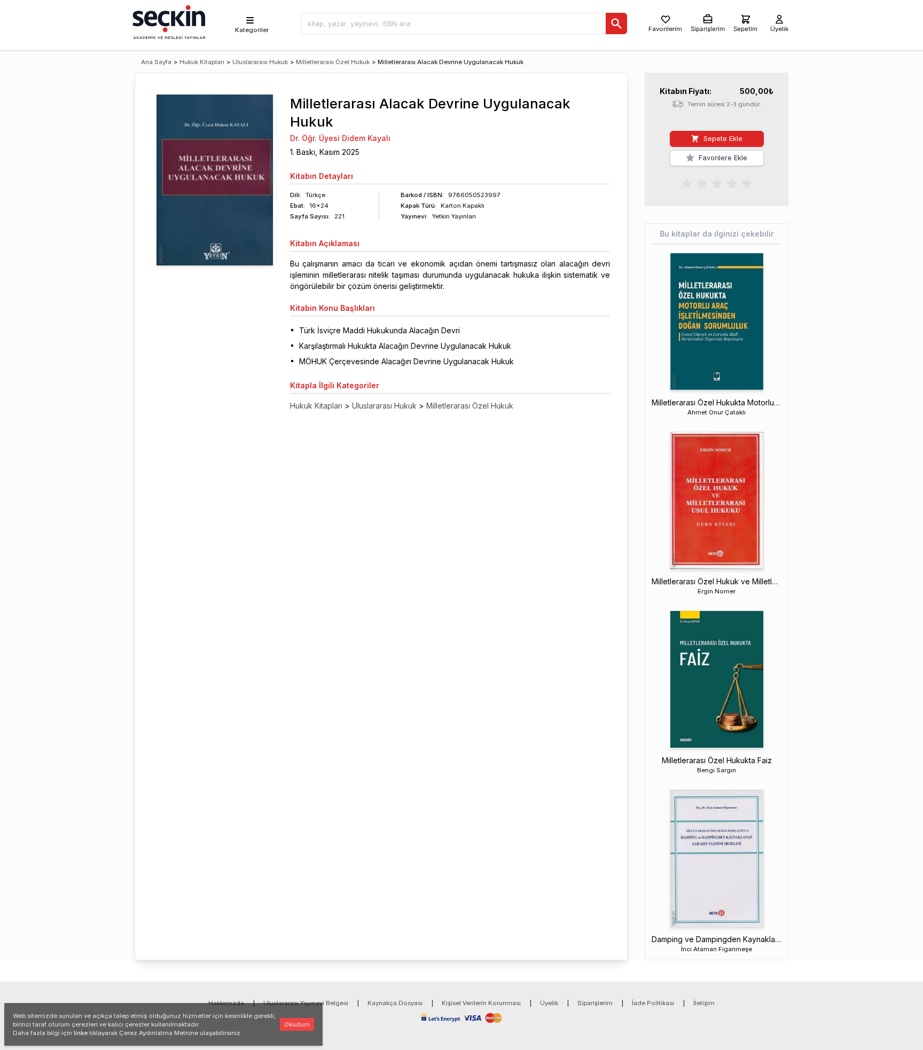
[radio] (687, 183)
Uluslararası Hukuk (260, 62)
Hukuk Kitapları (201, 62)
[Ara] (616, 23)
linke (81, 1033)
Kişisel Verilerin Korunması (481, 1003)
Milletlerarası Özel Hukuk (333, 62)
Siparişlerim (595, 1003)
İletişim (704, 1003)
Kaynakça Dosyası (395, 1003)
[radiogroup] (717, 183)
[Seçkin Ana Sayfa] (167, 21)
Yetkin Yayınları (454, 216)
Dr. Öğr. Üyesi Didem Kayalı (340, 138)
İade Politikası (653, 1003)
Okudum (297, 1024)
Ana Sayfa (156, 62)
